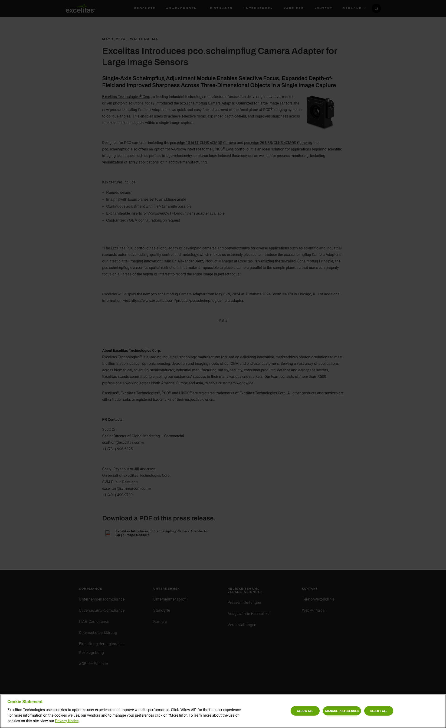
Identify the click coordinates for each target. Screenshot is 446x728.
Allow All (305, 710)
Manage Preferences (342, 710)
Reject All (378, 710)
